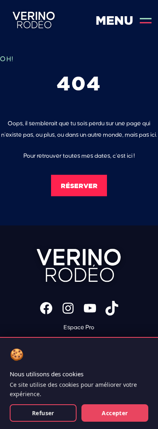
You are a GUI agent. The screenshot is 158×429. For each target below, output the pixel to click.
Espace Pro (79, 327)
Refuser (43, 413)
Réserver (79, 185)
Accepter (115, 413)
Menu (114, 20)
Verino (33, 20)
